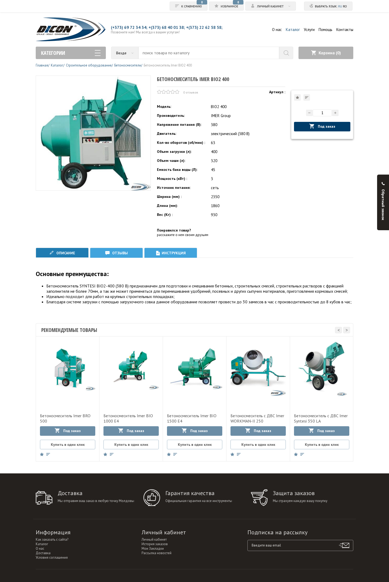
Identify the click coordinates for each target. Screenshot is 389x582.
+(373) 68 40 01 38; (166, 27)
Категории (53, 52)
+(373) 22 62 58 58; (204, 27)
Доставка (43, 553)
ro (345, 6)
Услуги (309, 29)
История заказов (155, 544)
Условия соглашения (52, 557)
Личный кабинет (154, 539)
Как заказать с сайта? (52, 539)
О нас (277, 29)
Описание (65, 253)
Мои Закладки (153, 548)
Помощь (325, 29)
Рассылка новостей (156, 553)
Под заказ (326, 126)
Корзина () (330, 52)
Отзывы (119, 253)
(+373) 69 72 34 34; (129, 27)
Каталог (293, 29)
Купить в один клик (68, 444)
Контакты (344, 29)
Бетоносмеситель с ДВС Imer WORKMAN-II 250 (257, 418)
